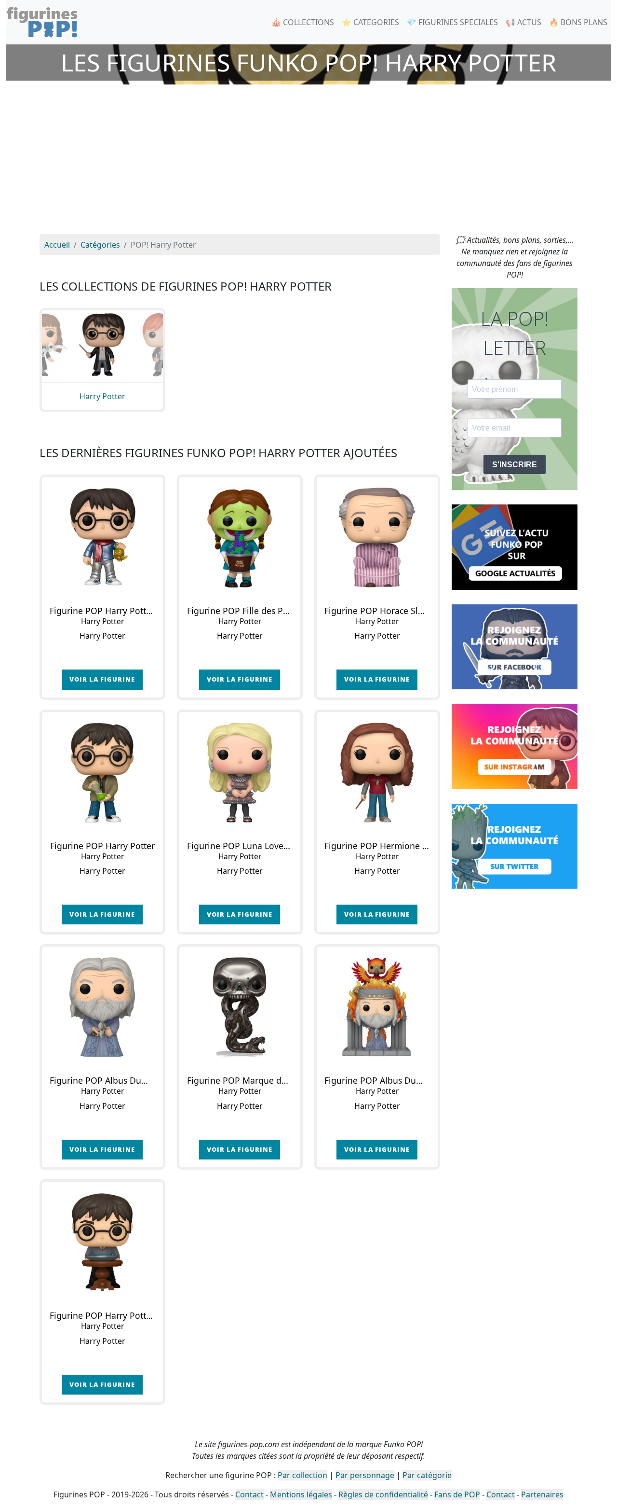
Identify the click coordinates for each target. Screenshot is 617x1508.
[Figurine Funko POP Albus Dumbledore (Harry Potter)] (102, 1007)
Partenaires (542, 1494)
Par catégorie (427, 1475)
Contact (249, 1494)
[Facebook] (514, 646)
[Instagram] (514, 745)
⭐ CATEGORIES (370, 22)
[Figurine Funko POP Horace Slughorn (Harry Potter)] (377, 537)
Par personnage (364, 1475)
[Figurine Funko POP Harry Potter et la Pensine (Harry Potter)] (102, 1242)
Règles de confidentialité (383, 1494)
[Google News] (514, 546)
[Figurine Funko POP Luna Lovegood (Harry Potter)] (239, 772)
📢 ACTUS (523, 22)
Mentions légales (301, 1494)
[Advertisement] (308, 161)
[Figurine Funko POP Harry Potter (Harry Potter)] (102, 772)
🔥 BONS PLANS (578, 22)
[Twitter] (514, 845)
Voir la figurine (102, 679)
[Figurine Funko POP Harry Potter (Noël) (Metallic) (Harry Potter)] (102, 537)
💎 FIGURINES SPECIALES (452, 22)
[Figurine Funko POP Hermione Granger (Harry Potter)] (377, 772)
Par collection (302, 1475)
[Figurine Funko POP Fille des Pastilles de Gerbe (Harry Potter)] (239, 537)
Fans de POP (457, 1494)
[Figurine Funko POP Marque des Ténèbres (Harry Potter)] (239, 1007)
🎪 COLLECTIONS (302, 22)
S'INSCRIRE (514, 465)
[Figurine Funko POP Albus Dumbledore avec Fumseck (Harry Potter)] (377, 1007)
